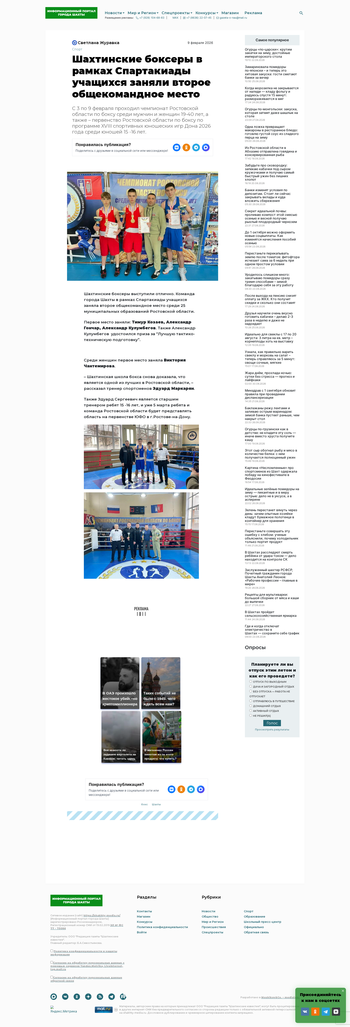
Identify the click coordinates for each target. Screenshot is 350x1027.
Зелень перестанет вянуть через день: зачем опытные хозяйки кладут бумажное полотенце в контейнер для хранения (271, 515)
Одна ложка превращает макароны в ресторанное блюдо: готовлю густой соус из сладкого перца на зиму (272, 132)
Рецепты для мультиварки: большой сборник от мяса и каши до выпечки (272, 598)
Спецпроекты (176, 13)
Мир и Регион (142, 13)
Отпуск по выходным (269, 681)
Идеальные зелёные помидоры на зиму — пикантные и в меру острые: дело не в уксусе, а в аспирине (272, 494)
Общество (210, 916)
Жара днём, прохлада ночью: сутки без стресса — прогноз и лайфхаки (270, 376)
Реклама (253, 13)
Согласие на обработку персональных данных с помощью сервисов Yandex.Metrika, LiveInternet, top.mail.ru (87, 966)
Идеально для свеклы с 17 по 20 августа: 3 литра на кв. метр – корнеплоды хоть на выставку (270, 338)
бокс (144, 804)
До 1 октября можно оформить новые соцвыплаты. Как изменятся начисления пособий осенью (270, 238)
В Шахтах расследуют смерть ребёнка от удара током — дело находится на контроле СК (270, 556)
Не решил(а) (262, 715)
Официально (254, 927)
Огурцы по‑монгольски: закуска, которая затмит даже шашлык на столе (271, 112)
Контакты (144, 911)
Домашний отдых (267, 706)
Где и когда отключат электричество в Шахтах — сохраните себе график (272, 629)
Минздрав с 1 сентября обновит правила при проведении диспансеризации (270, 394)
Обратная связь (256, 932)
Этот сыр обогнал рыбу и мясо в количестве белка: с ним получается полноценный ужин (271, 454)
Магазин (230, 13)
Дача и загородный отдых (273, 686)
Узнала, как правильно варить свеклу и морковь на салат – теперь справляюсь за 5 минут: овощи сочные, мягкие (270, 357)
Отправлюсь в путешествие (274, 701)
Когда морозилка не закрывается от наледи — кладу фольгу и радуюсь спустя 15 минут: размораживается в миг (272, 93)
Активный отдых (266, 710)
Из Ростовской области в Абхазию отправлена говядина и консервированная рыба (271, 151)
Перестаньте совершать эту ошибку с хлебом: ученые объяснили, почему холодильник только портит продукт (271, 536)
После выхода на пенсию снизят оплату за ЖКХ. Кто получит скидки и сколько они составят (271, 299)
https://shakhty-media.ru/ (101, 915)
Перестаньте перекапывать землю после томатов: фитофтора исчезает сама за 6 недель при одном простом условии (272, 259)
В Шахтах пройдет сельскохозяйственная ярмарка (271, 613)
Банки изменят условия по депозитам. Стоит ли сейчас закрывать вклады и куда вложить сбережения (268, 195)
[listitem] (176, 147)
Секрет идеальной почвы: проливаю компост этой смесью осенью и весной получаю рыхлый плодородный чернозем (271, 216)
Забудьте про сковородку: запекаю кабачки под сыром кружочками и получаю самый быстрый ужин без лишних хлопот (269, 172)
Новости (113, 13)
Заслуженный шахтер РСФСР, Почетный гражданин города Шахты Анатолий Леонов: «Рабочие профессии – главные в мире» (271, 577)
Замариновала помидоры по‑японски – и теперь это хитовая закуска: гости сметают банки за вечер (271, 72)
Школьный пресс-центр (262, 922)
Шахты (156, 804)
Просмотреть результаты (272, 729)
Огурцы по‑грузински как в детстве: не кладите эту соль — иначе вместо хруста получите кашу (270, 434)
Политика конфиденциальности (162, 927)
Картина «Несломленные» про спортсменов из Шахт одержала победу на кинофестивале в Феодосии (271, 473)
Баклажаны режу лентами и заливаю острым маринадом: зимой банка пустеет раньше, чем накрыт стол (272, 413)
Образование (254, 916)
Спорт (77, 49)
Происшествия (214, 927)
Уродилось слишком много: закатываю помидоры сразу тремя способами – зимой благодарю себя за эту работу (269, 280)
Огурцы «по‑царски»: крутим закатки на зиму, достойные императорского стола (268, 53)
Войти (142, 932)
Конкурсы (205, 13)
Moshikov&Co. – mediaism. (280, 997)
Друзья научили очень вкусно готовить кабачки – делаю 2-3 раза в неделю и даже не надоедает (269, 319)
